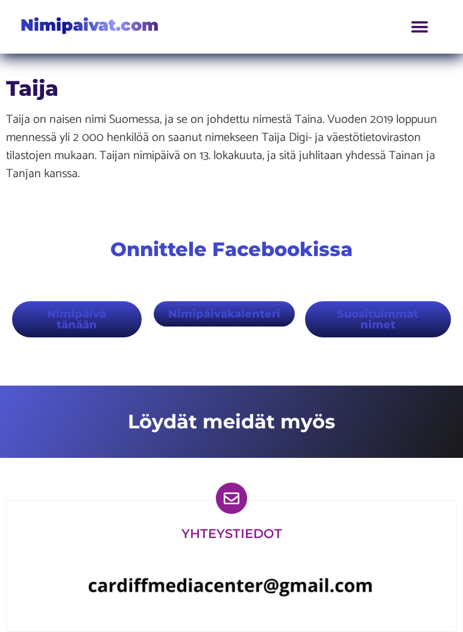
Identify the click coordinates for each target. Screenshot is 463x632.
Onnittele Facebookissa (231, 249)
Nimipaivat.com (89, 25)
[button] (419, 26)
